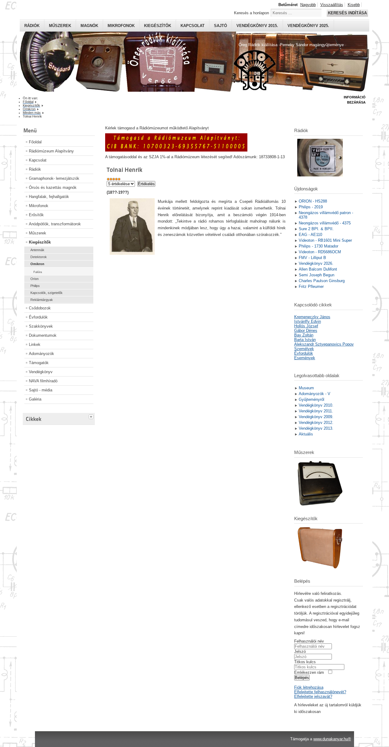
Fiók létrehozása (308, 687)
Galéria (35, 399)
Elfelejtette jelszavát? (313, 696)
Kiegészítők (157, 25)
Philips (35, 286)
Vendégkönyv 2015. (257, 25)
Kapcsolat (193, 25)
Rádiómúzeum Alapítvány (51, 151)
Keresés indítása (347, 13)
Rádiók (32, 25)
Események (304, 358)
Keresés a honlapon (251, 13)
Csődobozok (40, 308)
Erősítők (36, 215)
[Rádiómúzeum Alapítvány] (176, 150)
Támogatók (39, 362)
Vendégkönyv (41, 372)
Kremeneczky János (312, 317)
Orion (34, 279)
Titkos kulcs (305, 662)
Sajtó (220, 25)
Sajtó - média (40, 390)
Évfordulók (38, 317)
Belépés (302, 677)
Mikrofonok (121, 25)
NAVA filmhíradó (43, 381)
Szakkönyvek (41, 326)
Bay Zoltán (303, 335)
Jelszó (300, 651)
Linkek (34, 344)
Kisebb (354, 4)
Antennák (37, 250)
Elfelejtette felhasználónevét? (320, 692)
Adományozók (41, 353)
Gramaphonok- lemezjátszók (54, 178)
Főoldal (35, 142)
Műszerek (60, 25)
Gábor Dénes (305, 330)
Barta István (305, 339)
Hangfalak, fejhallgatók (49, 196)
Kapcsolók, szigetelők (46, 293)
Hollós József (306, 326)
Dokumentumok (43, 335)
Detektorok (38, 257)
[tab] (92, 416)
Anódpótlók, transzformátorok (55, 224)
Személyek (304, 348)
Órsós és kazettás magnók (53, 187)
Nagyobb (308, 4)
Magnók (89, 25)
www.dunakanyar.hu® (332, 739)
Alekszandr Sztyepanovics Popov (324, 344)
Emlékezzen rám (309, 672)
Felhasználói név (309, 641)
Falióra (37, 272)
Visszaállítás (331, 4)
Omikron (37, 264)
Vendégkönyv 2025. (308, 25)
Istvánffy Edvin (307, 321)
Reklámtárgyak (41, 300)
